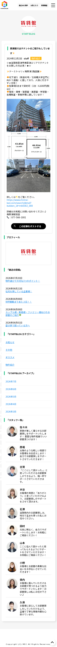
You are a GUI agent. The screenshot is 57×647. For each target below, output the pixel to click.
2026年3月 (11, 411)
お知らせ (10, 342)
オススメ (10, 357)
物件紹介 (36, 58)
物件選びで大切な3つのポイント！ (23, 280)
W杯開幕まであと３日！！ (19, 301)
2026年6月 (11, 389)
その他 (9, 349)
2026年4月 (11, 404)
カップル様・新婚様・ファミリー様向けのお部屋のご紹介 (28, 313)
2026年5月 (11, 396)
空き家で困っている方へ (18, 325)
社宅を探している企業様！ (19, 291)
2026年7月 (11, 381)
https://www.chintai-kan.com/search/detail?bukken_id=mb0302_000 (20, 202)
